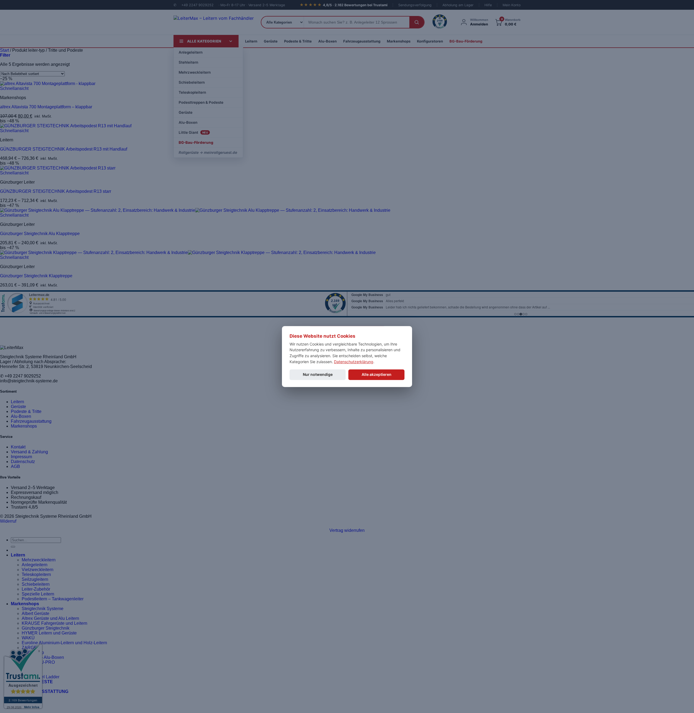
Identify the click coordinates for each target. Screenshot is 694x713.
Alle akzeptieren (376, 374)
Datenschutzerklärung (353, 361)
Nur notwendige (318, 374)
